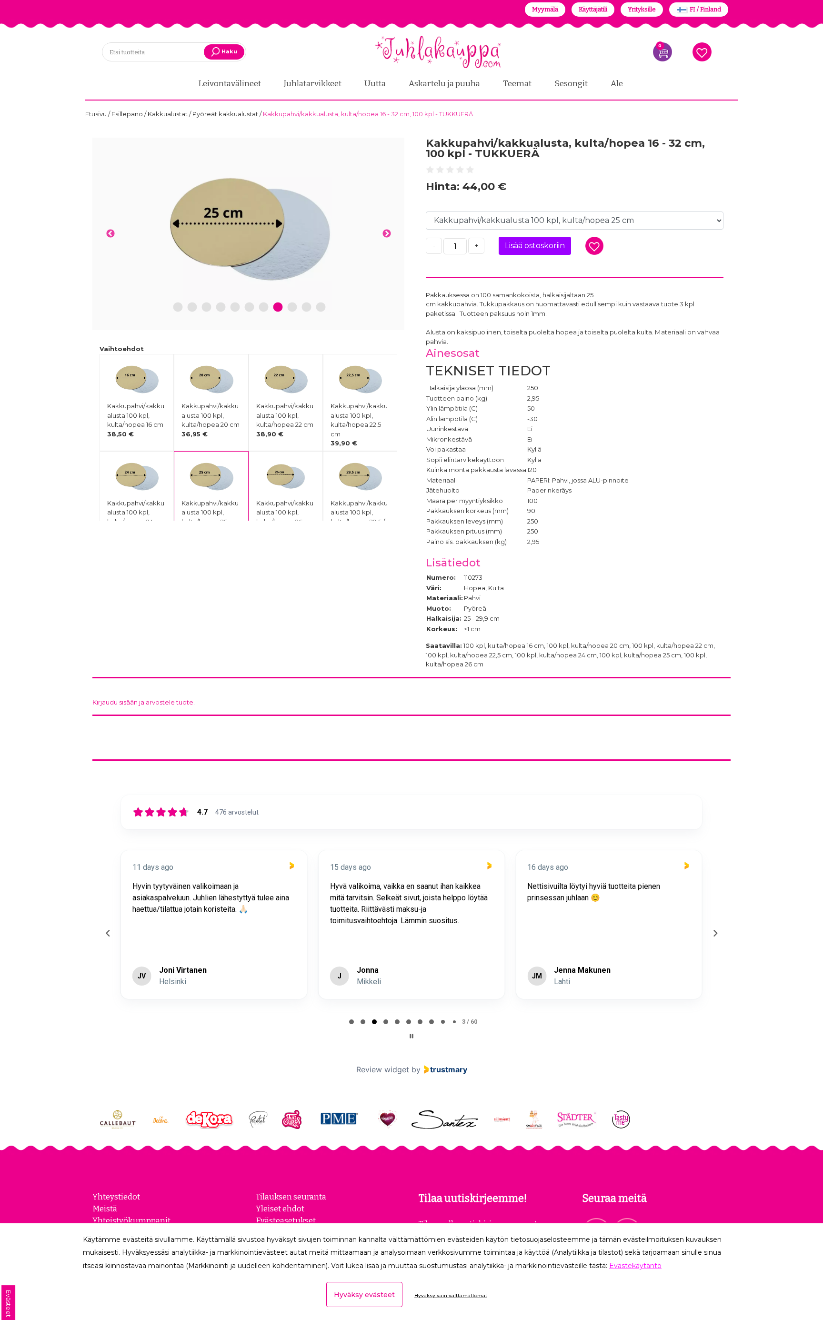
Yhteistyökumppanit (131, 1220)
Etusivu (96, 114)
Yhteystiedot (116, 1196)
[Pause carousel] (411, 1036)
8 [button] (277, 307)
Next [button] (386, 234)
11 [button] (320, 307)
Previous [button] (110, 234)
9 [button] (292, 307)
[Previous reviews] (108, 933)
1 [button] (178, 307)
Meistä (104, 1208)
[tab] (351, 1022)
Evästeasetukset (286, 1220)
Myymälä (545, 9)
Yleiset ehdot (280, 1208)
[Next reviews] (715, 933)
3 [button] (206, 307)
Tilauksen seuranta (291, 1196)
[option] (248, 228)
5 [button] (235, 307)
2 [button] (192, 307)
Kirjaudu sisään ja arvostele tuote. (143, 702)
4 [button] (220, 307)
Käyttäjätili (593, 9)
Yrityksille (642, 9)
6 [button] (249, 307)
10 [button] (306, 307)
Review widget (382, 1069)
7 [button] (263, 307)
